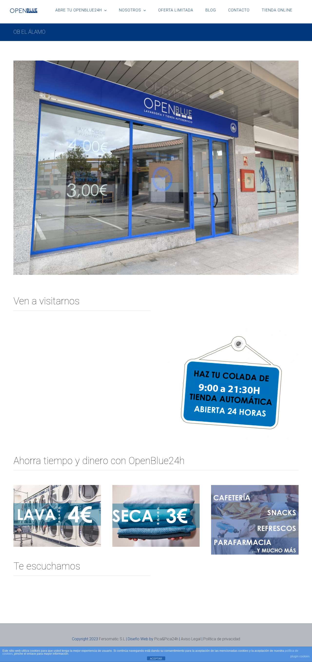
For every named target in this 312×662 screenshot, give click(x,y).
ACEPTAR (156, 658)
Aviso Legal (191, 639)
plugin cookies (300, 656)
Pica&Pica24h (166, 639)
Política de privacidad (221, 639)
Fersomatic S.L (112, 639)
